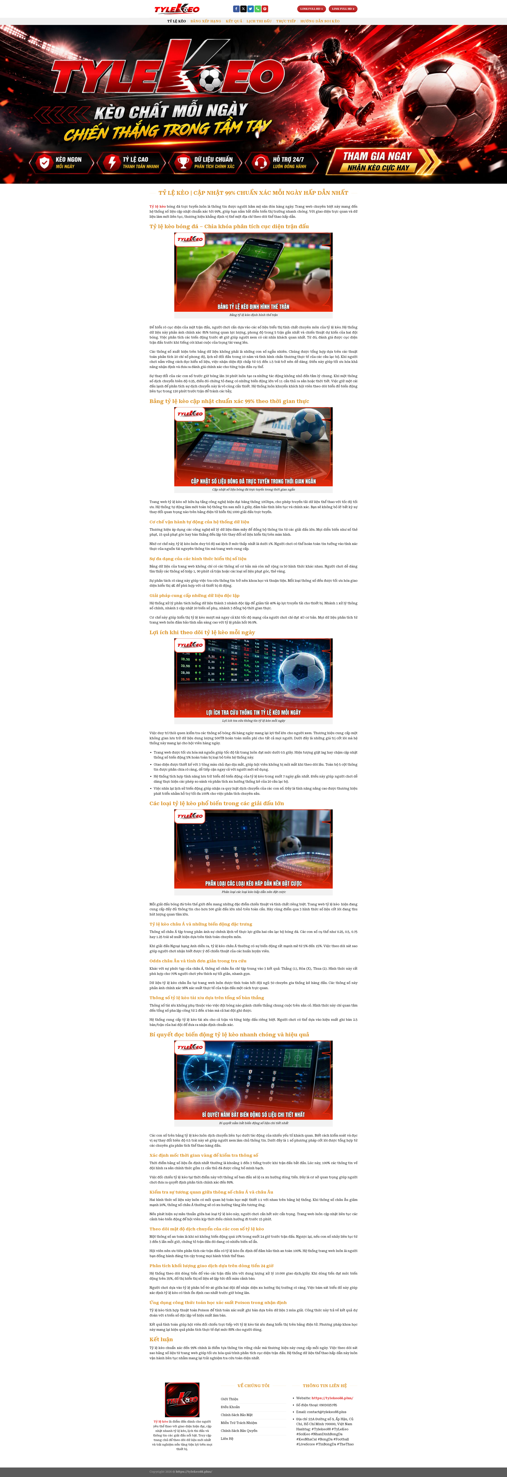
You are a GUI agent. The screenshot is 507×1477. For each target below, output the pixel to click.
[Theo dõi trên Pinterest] (265, 9)
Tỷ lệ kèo (161, 1421)
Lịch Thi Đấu (259, 21)
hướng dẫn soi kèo (320, 21)
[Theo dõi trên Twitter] (250, 9)
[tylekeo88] (188, 9)
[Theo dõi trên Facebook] (236, 9)
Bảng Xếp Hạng (206, 21)
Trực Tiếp (286, 21)
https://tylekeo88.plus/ (332, 1398)
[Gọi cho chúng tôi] (257, 9)
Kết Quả (234, 21)
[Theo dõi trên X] (243, 9)
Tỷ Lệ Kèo (176, 21)
